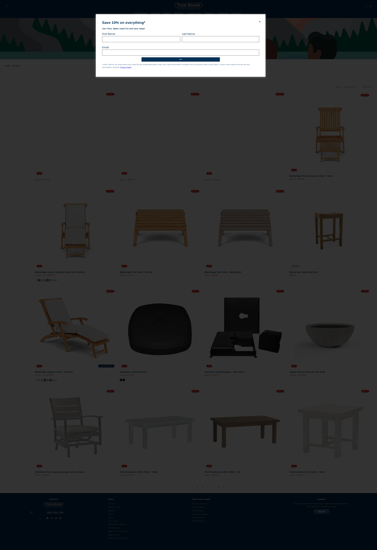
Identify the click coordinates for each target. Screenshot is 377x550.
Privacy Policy (125, 67)
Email (105, 47)
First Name (108, 34)
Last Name (188, 34)
